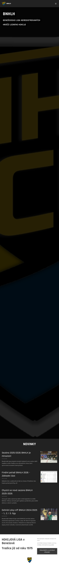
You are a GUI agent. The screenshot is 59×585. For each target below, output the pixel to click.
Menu (55, 3)
